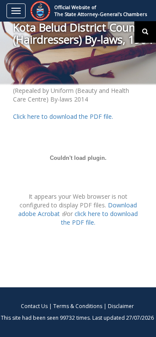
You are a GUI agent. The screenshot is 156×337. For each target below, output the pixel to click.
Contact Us (34, 306)
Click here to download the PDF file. (63, 116)
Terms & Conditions (77, 306)
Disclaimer (121, 306)
